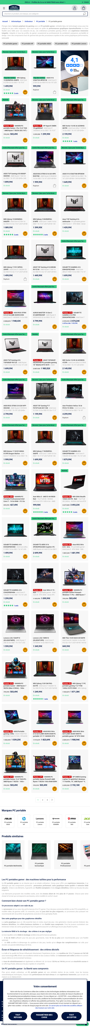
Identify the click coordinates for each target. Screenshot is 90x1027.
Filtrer (82, 1024)
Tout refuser (18, 1016)
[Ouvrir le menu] (4, 8)
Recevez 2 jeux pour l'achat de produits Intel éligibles (20, 52)
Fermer (86, 2)
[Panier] (84, 7)
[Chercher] (84, 14)
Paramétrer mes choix (44, 1016)
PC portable (40, 21)
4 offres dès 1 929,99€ (69, 323)
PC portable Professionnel (65, 864)
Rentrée (5, 100)
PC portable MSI (72, 823)
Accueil (5, 21)
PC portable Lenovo (79, 44)
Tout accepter (71, 1016)
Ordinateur (29, 21)
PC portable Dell (61, 44)
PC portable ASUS (44, 44)
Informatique (16, 21)
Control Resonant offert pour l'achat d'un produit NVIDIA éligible (24, 148)
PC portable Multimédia (13, 866)
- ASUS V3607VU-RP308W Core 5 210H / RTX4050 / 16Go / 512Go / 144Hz (15, 736)
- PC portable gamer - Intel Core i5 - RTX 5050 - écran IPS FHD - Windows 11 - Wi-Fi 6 (44, 594)
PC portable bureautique (39, 864)
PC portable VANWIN (56, 823)
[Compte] (75, 7)
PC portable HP (27, 44)
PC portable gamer (10, 44)
